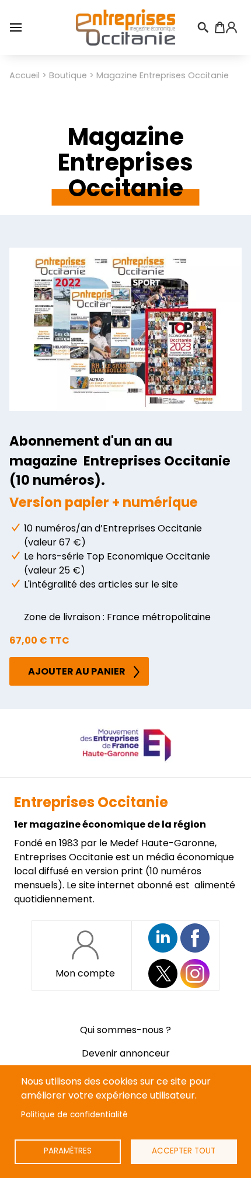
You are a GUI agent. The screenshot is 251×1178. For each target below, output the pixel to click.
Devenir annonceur (126, 1053)
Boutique (68, 75)
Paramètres (68, 1150)
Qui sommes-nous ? (125, 1030)
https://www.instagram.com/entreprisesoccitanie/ (195, 973)
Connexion (231, 27)
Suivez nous (162, 938)
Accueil (24, 75)
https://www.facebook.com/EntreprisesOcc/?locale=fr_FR (195, 938)
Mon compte (85, 973)
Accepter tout (183, 1150)
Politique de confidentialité (74, 1114)
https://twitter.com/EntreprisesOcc (162, 973)
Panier (219, 27)
